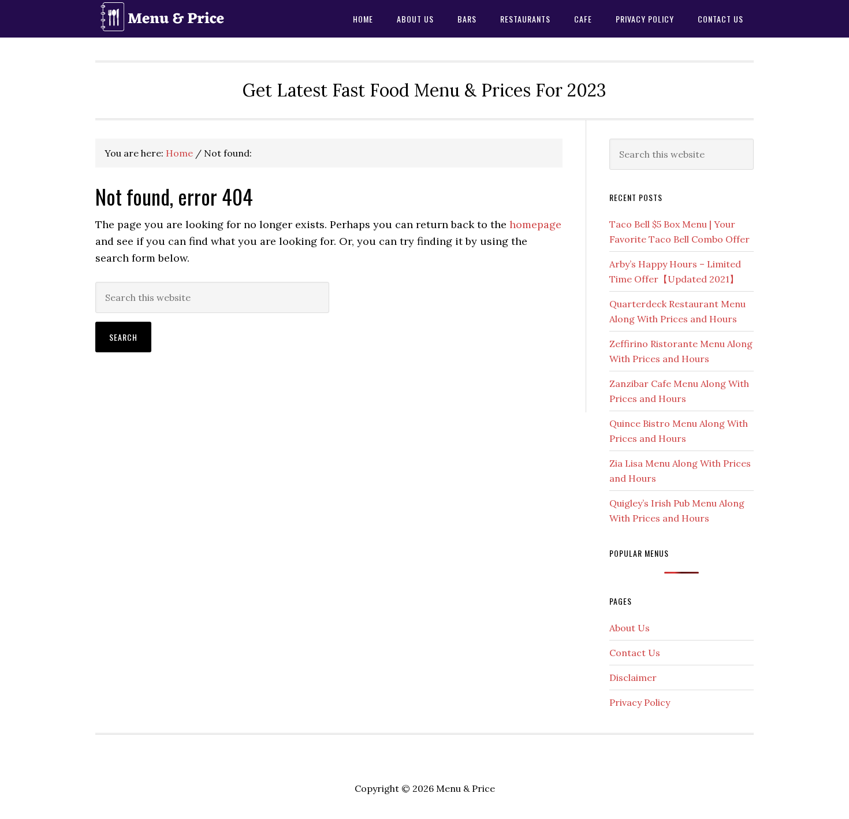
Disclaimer (633, 677)
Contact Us (634, 652)
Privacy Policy (639, 702)
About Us (629, 628)
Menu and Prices (187, 19)
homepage (535, 224)
